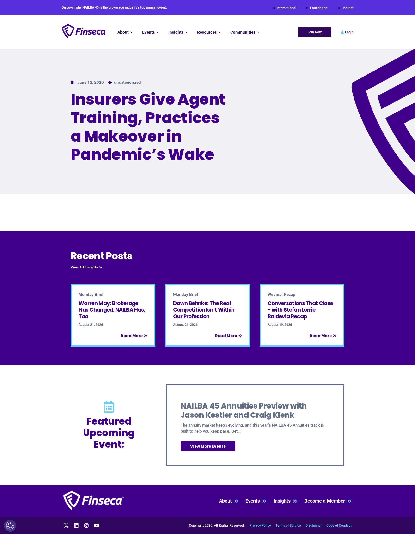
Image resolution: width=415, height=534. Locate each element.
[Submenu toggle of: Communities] (258, 32)
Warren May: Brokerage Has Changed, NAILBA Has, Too (112, 310)
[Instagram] (86, 525)
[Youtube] (96, 525)
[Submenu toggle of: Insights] (186, 32)
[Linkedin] (76, 525)
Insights (283, 501)
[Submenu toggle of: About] (131, 32)
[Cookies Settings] (10, 526)
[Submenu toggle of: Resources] (219, 32)
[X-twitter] (66, 525)
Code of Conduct (339, 525)
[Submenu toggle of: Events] (157, 32)
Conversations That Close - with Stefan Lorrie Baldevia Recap (300, 310)
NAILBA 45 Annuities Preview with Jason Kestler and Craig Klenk (244, 410)
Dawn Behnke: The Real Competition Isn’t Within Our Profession (204, 310)
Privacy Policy (260, 525)
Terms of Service (288, 525)
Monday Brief (91, 294)
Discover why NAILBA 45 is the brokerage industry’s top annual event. (114, 7)
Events (253, 501)
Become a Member (325, 501)
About (226, 501)
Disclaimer (313, 525)
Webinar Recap (281, 294)
